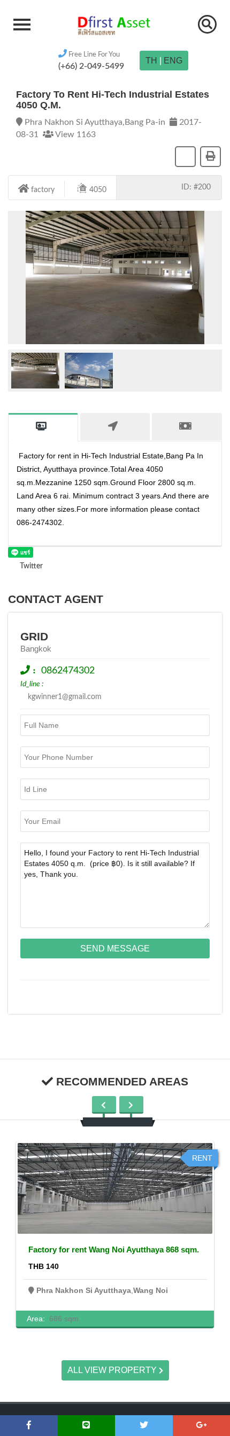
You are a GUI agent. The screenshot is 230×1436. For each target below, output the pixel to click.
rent (202, 1158)
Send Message (115, 948)
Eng (173, 60)
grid (34, 636)
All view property (113, 1370)
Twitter (30, 566)
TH (151, 60)
